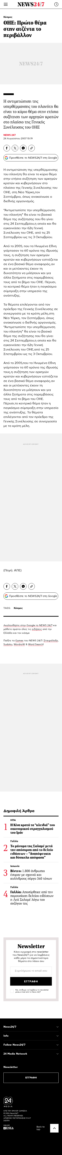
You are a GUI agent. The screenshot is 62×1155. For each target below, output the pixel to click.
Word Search (35, 644)
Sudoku (7, 644)
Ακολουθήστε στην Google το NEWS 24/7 (27, 625)
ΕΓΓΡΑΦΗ (31, 1078)
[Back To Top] (54, 1128)
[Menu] (5, 4)
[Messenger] (23, 148)
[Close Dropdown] (57, 1027)
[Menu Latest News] (56, 4)
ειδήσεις (37, 629)
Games (19, 640)
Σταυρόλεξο (51, 640)
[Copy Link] (31, 148)
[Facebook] (6, 148)
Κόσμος (7, 17)
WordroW (19, 644)
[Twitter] (15, 148)
